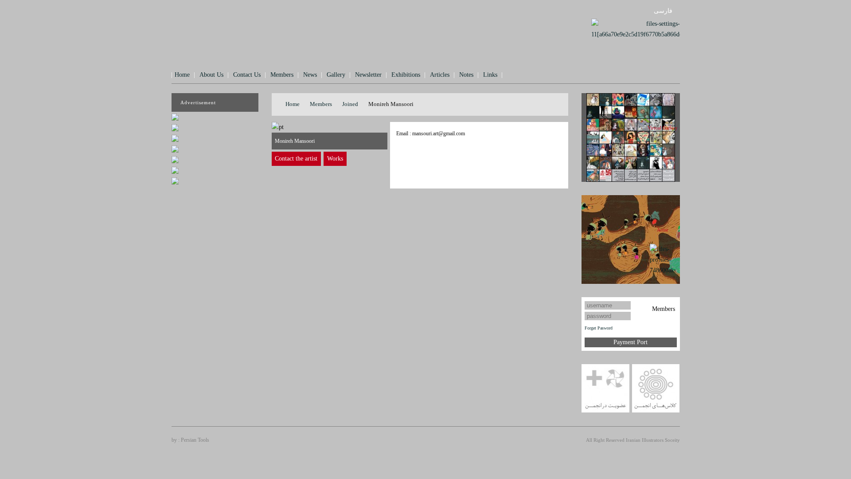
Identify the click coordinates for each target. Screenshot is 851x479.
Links (490, 74)
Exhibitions (405, 74)
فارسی (663, 11)
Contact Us (247, 74)
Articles (439, 74)
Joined (350, 104)
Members (281, 74)
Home (182, 74)
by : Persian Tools (190, 440)
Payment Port (630, 342)
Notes (466, 74)
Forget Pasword (599, 328)
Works (335, 158)
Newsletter (368, 74)
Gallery (336, 74)
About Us (211, 74)
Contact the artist (296, 158)
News (310, 74)
